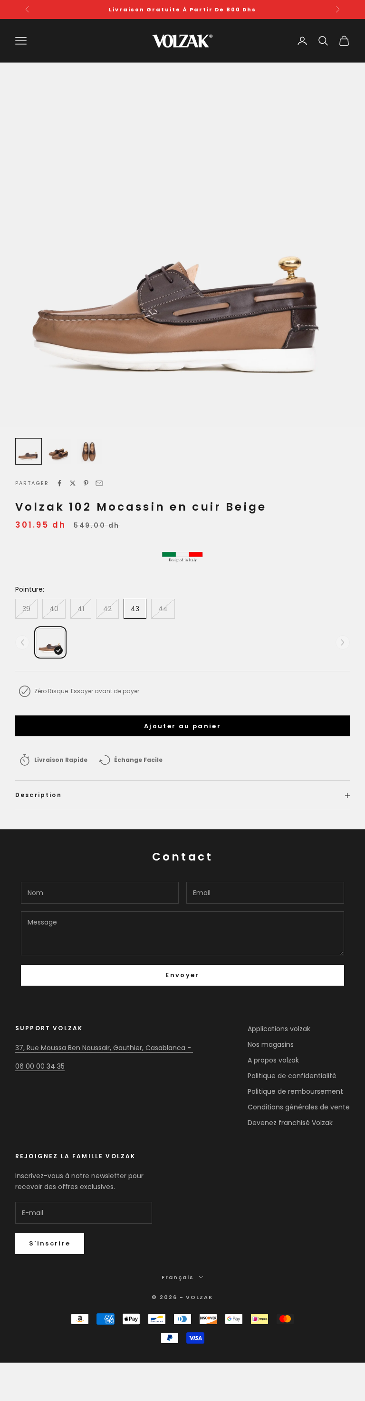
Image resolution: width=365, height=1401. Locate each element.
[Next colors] (343, 642)
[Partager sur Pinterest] (86, 483)
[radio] (50, 642)
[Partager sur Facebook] (59, 483)
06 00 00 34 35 (40, 1066)
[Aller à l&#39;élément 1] (28, 451)
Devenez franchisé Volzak (290, 1122)
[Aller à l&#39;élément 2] (59, 451)
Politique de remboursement (295, 1091)
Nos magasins (271, 1044)
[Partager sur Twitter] (73, 483)
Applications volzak (279, 1029)
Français (178, 1277)
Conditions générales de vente (299, 1107)
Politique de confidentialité (292, 1076)
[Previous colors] (22, 642)
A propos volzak (273, 1060)
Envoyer (182, 975)
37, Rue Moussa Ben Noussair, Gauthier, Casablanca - (104, 1048)
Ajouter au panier (182, 726)
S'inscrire (49, 1243)
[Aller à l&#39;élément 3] (89, 451)
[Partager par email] (99, 483)
